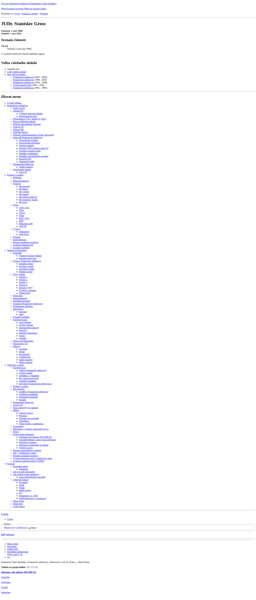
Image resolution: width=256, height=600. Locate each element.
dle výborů (24, 191)
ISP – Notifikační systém (24, 453)
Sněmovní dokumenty (23, 341)
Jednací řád (18, 129)
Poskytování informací (29, 143)
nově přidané (25, 322)
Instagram (5, 592)
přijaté (22, 351)
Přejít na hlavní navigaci (12, 8)
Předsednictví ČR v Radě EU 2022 (29, 119)
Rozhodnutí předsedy (23, 306)
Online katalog (26, 167)
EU (20, 493)
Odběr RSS (12, 549)
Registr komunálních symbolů (27, 450)
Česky (10, 519)
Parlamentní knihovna (23, 164)
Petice (16, 431)
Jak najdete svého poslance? (26, 474)
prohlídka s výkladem (29, 375)
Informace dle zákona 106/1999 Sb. (18, 572)
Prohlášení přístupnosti (17, 552)
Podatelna (23, 469)
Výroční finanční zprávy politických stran (32, 458)
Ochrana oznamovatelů (30, 151)
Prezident (23, 482)
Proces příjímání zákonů (24, 121)
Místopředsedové (21, 181)
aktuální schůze (26, 263)
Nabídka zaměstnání (28, 153)
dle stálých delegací (28, 197)
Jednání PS (18, 111)
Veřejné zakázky (26, 145)
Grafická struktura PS (23, 245)
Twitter (4, 587)
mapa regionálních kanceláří (32, 477)
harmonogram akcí (27, 258)
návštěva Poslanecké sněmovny (33, 391)
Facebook (5, 582)
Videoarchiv (24, 293)
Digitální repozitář (21, 301)
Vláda (22, 487)
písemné (23, 311)
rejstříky (23, 338)
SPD (21, 221)
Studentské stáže (26, 161)
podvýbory (24, 234)
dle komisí (24, 194)
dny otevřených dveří (29, 378)
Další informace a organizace (32, 498)
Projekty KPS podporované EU (34, 148)
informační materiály (28, 397)
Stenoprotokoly (20, 298)
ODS (21, 210)
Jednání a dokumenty (17, 250)
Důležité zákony (20, 132)
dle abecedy (24, 186)
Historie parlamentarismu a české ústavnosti (33, 135)
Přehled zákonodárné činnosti (27, 124)
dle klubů (23, 189)
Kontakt (11, 463)
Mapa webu (18, 501)
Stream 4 (23, 285)
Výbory (16, 229)
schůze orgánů (25, 373)
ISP (3, 534)
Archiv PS (18, 405)
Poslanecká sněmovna (23, 77)
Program (23, 415)
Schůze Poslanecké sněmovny (27, 261)
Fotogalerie (18, 426)
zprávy (22, 335)
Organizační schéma (28, 140)
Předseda (17, 177)
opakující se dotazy (28, 442)
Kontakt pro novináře (29, 418)
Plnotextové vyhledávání (15, 528)
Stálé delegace (19, 239)
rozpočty (23, 330)
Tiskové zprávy (26, 413)
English (4, 514)
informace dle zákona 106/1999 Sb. (35, 437)
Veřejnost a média (15, 365)
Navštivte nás (19, 367)
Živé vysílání (19, 274)
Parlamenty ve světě (28, 495)
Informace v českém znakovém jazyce (31, 429)
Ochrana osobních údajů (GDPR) (28, 461)
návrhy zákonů (26, 325)
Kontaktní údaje (20, 466)
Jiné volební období (16, 74)
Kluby (16, 205)
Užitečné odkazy (21, 479)
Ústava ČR (18, 127)
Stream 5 (23, 287)
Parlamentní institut (22, 169)
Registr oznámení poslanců (25, 242)
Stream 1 (23, 277)
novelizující (24, 354)
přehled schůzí (25, 271)
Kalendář (17, 253)
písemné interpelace (28, 333)
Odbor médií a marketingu (31, 423)
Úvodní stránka (14, 103)
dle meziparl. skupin (28, 199)
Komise (16, 237)
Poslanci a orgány (30, 13)
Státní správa (25, 490)
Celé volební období (16, 72)
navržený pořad (26, 266)
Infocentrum (18, 389)
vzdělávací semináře (28, 394)
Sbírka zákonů (25, 362)
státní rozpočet (25, 359)
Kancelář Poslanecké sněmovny (28, 137)
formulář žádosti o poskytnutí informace (37, 439)
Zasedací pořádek (21, 247)
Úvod (17, 13)
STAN (22, 213)
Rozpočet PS (25, 159)
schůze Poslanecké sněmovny (33, 370)
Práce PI (23, 172)
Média (16, 410)
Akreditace (24, 421)
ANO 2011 (24, 207)
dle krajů (23, 202)
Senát (21, 485)
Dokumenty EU (20, 343)
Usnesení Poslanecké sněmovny (28, 303)
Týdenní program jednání (31, 113)
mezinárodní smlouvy (29, 327)
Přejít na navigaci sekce (35, 8)
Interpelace (18, 309)
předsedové (24, 231)
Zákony (16, 346)
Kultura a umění (20, 386)
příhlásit (10, 534)
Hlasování (18, 295)
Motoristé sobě (26, 223)
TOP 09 (22, 226)
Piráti (21, 215)
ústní (21, 314)
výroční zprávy (26, 447)
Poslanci (44, 13)
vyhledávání (24, 357)
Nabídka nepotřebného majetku (33, 156)
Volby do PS (19, 108)
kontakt (22, 399)
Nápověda (18, 503)
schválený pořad (26, 269)
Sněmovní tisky (20, 319)
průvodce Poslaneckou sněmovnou (35, 383)
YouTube (5, 577)
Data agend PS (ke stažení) (25, 407)
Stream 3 (23, 282)
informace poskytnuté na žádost (33, 445)
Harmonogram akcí (28, 116)
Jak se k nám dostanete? (24, 471)
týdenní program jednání (30, 255)
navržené (23, 349)
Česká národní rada (22, 85)
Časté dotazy (19, 506)
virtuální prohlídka (27, 381)
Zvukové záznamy (27, 290)
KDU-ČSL (24, 218)
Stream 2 (23, 279)
